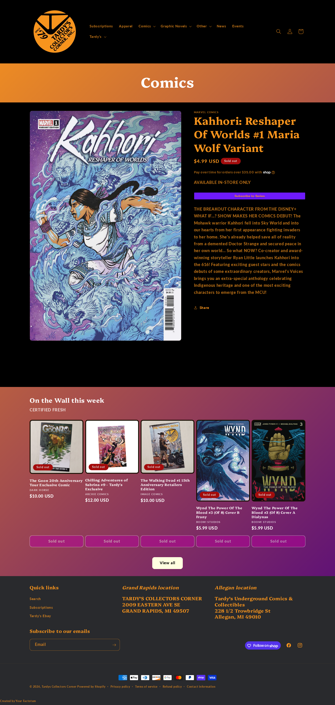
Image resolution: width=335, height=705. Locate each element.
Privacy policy (120, 686)
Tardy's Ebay (40, 616)
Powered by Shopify (91, 686)
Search (35, 599)
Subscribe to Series (249, 196)
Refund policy (172, 686)
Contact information (201, 686)
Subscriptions (41, 608)
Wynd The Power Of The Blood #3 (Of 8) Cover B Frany (219, 512)
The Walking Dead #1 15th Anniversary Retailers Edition (165, 484)
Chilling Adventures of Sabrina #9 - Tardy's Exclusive (106, 484)
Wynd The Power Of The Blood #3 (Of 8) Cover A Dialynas (275, 512)
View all (167, 563)
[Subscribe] (114, 645)
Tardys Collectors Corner (59, 686)
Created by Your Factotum (18, 701)
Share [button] (204, 308)
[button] (147, 26)
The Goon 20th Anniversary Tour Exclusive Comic (56, 482)
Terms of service (146, 686)
